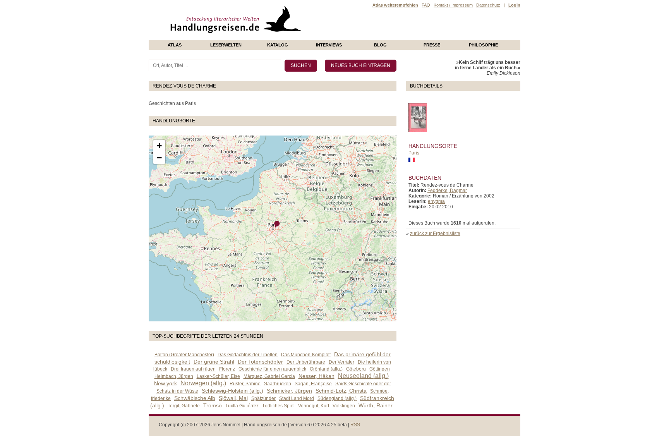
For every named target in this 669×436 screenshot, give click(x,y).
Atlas (175, 45)
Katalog (277, 45)
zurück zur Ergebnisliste (435, 233)
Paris (413, 153)
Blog (380, 45)
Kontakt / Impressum (453, 5)
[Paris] (277, 224)
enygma (436, 201)
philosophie (483, 45)
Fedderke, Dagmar (447, 190)
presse (432, 45)
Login (514, 5)
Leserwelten (226, 45)
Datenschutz (488, 5)
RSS (355, 424)
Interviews (329, 45)
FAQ (426, 5)
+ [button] (159, 146)
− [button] (159, 158)
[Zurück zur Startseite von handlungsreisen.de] (292, 37)
